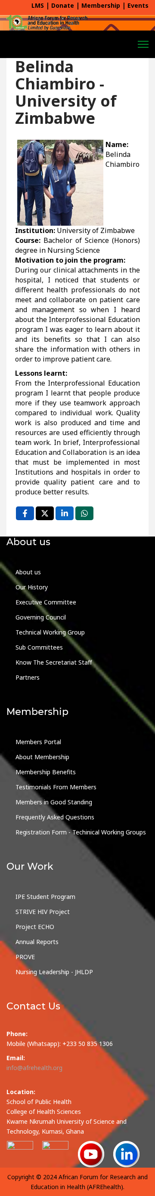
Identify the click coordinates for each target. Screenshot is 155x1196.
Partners (28, 677)
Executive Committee (46, 602)
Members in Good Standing (54, 802)
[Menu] (143, 44)
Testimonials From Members (56, 787)
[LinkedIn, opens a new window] (65, 513)
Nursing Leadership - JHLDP (54, 972)
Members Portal (38, 742)
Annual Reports (37, 942)
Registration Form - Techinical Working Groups (81, 832)
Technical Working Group (50, 632)
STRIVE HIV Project (43, 912)
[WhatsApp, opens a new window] (84, 513)
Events (138, 5)
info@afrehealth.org (34, 1068)
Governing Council (41, 617)
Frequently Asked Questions (55, 817)
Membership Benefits (46, 772)
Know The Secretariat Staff (54, 662)
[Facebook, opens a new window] (25, 513)
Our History (32, 587)
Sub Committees (39, 647)
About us (28, 572)
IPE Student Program (45, 896)
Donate (62, 5)
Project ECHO (35, 927)
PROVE (25, 957)
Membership (100, 5)
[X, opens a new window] (45, 513)
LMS (37, 5)
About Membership (42, 757)
